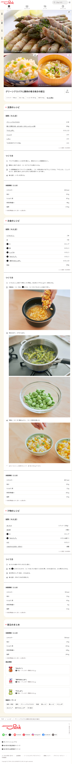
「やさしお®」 (11, 130)
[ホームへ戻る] (7, 2)
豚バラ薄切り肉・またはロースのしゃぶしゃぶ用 (21, 126)
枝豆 (8, 265)
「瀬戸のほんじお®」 (15, 261)
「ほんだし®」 (13, 256)
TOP (2, 719)
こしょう (9, 135)
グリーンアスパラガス (13, 122)
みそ (8, 542)
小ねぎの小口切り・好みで (14, 546)
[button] (60, 2)
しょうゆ (11, 252)
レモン (8, 139)
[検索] (54, 2)
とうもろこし (10, 235)
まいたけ (9, 525)
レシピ (9, 719)
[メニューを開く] (69, 2)
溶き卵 (8, 530)
